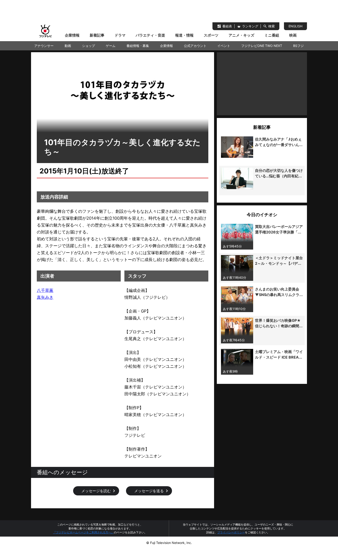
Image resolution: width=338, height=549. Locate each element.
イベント (223, 46)
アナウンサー (44, 46)
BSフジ (298, 46)
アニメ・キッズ (241, 35)
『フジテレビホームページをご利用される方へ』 (83, 532)
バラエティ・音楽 (150, 35)
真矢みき (45, 297)
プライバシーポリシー (231, 532)
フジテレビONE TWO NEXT (261, 46)
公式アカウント (195, 46)
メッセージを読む (96, 491)
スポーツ (211, 35)
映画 (293, 35)
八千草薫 (45, 290)
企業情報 (72, 35)
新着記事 (97, 35)
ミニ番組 (271, 35)
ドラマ (120, 35)
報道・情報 (184, 35)
